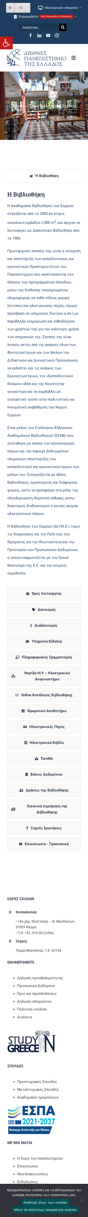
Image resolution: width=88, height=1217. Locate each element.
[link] (6, 43)
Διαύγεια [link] (24, 1017)
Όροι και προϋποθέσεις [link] (37, 993)
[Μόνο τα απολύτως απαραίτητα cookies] (81, 1200)
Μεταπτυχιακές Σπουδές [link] (38, 1089)
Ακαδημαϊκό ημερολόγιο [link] (38, 1097)
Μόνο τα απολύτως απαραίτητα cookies (45, 1210)
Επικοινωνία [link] (27, 1166)
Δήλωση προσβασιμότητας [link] (40, 978)
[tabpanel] (44, 386)
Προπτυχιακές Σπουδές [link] (37, 1082)
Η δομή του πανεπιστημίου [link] (40, 1158)
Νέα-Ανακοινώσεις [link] (32, 1174)
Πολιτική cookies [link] (32, 1009)
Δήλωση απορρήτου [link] (34, 1001)
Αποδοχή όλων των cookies (45, 1202)
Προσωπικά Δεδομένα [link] (36, 986)
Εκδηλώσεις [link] (27, 1182)
